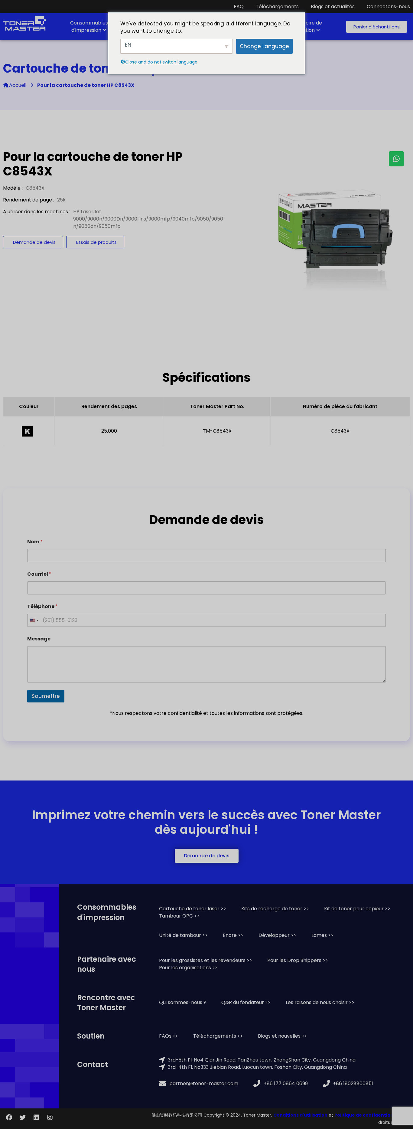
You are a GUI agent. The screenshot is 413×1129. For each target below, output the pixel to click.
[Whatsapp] (396, 158)
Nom (35, 542)
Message (38, 639)
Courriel (39, 574)
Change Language (264, 46)
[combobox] (34, 620)
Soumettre (46, 696)
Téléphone (42, 606)
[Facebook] (9, 1117)
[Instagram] (50, 1117)
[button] (376, 27)
